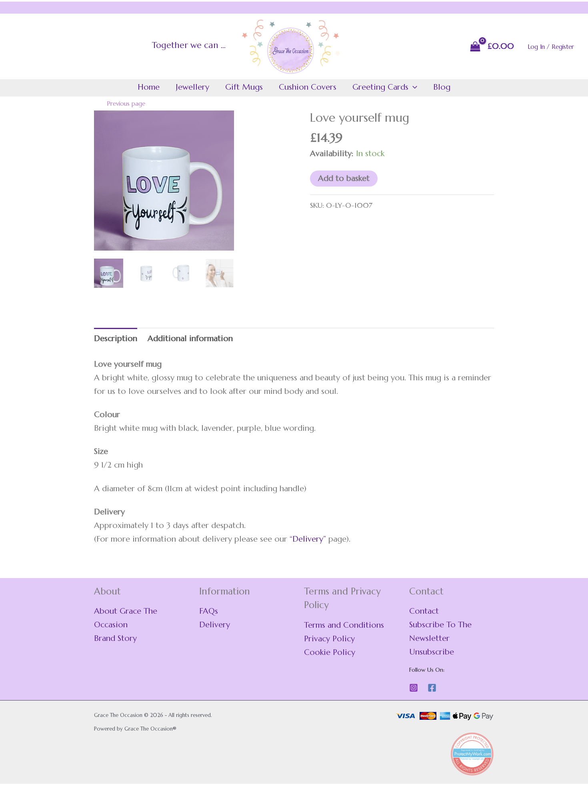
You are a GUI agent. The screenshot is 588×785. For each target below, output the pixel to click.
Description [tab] (115, 338)
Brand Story (115, 638)
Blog (441, 87)
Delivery (307, 539)
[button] (412, 87)
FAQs (208, 611)
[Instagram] (413, 687)
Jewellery (192, 87)
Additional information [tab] (190, 338)
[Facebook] (432, 687)
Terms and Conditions (344, 625)
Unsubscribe (431, 652)
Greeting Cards (380, 87)
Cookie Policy (329, 652)
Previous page (126, 103)
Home (149, 87)
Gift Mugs (244, 87)
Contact (424, 611)
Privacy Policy (329, 639)
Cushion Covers (307, 87)
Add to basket (344, 178)
